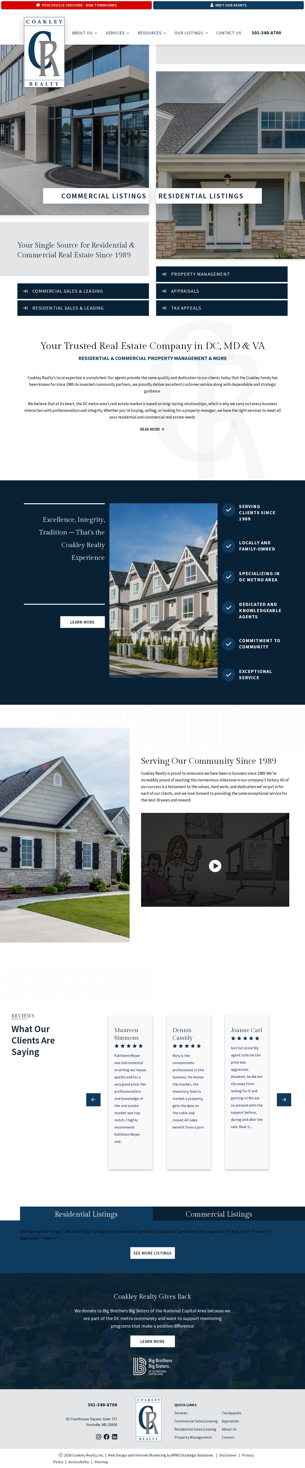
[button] (284, 1099)
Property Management (200, 274)
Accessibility (79, 1461)
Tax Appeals (231, 1412)
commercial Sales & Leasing (67, 291)
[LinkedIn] (114, 1437)
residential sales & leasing (68, 308)
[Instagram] (98, 1437)
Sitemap (101, 1461)
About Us (229, 1429)
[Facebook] (107, 1437)
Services (181, 1412)
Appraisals (230, 1421)
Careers (228, 1437)
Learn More (82, 622)
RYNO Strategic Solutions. (192, 1455)
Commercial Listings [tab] (219, 1214)
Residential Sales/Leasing (195, 1429)
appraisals (185, 291)
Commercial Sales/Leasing (196, 1421)
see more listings (152, 1253)
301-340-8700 (266, 32)
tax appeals (186, 308)
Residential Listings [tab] (86, 1214)
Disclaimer (228, 1455)
